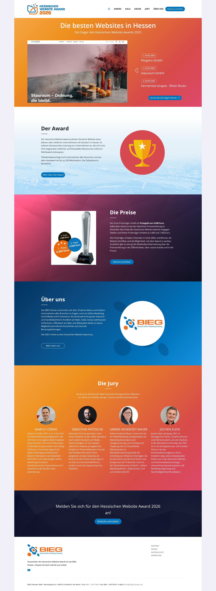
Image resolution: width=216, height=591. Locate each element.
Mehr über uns (53, 345)
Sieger (137, 9)
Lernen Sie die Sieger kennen (163, 97)
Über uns (158, 9)
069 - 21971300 (92, 584)
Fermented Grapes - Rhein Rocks (163, 84)
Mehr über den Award (53, 174)
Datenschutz (157, 552)
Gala (127, 9)
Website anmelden (175, 9)
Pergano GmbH (151, 58)
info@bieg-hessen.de (133, 584)
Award (117, 9)
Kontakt (155, 546)
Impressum (156, 555)
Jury (147, 9)
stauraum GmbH (152, 71)
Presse (154, 549)
